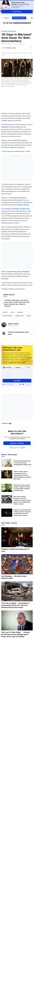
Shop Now (17, 11)
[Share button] (31, 48)
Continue (17, 380)
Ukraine (5, 312)
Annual (18, 367)
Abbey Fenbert (13, 324)
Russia (29, 316)
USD (28, 367)
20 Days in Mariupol (9, 31)
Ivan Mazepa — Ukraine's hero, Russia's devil (14, 577)
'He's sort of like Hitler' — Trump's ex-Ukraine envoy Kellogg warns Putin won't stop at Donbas (15, 634)
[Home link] (17, 23)
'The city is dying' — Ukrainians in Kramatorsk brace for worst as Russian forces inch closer (15, 605)
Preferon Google (10, 48)
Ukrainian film (19, 316)
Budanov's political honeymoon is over (15, 550)
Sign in (23, 447)
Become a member (17, 443)
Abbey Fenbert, (8, 53)
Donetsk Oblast (7, 316)
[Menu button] (32, 18)
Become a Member (19, 18)
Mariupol (20, 312)
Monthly (8, 367)
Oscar (12, 312)
